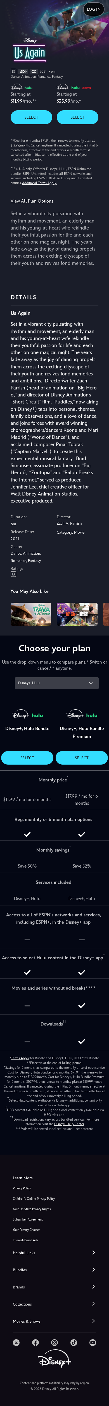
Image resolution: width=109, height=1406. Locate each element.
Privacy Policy (22, 1188)
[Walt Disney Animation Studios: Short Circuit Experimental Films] (77, 614)
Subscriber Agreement (28, 1219)
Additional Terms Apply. (39, 183)
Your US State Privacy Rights (32, 1209)
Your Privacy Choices (26, 1230)
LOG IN (94, 9)
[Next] (99, 613)
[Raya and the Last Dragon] (31, 614)
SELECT (31, 117)
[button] (54, 1253)
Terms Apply (20, 1058)
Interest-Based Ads (25, 1240)
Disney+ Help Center (69, 1124)
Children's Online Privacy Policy (34, 1199)
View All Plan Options (32, 201)
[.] (16, 1342)
